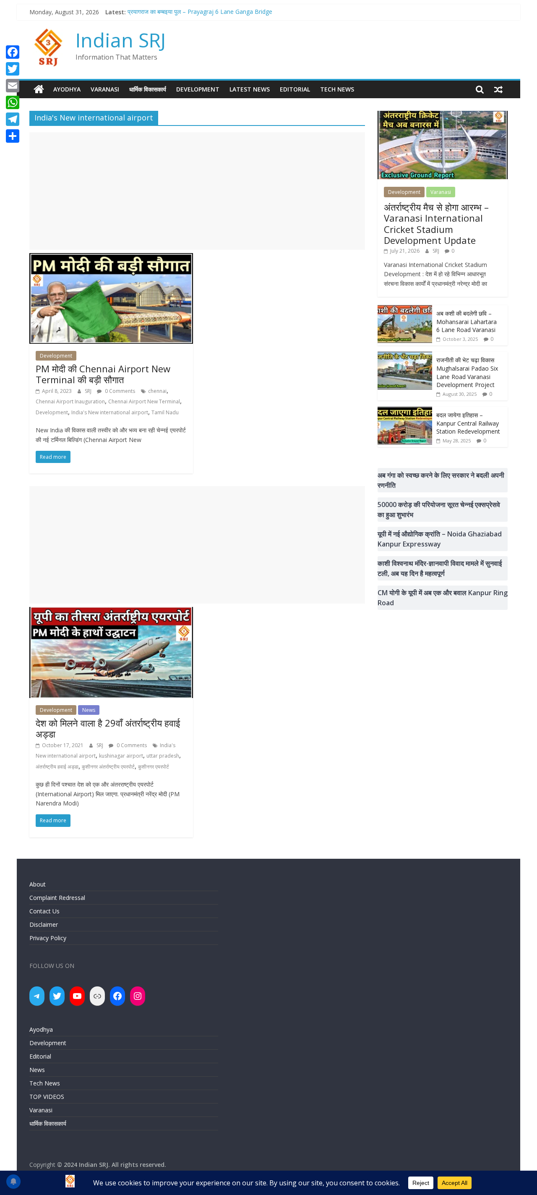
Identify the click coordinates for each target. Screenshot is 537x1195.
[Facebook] (12, 52)
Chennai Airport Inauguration (70, 401)
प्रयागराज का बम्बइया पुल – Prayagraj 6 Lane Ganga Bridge (200, 12)
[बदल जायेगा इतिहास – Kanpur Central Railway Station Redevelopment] (405, 411)
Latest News (249, 89)
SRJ (89, 391)
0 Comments (119, 391)
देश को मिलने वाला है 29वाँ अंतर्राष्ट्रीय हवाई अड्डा (108, 728)
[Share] (12, 136)
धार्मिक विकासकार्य (147, 89)
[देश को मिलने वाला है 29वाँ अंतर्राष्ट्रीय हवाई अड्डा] (111, 612)
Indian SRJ (121, 40)
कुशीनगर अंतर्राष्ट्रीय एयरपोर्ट (108, 766)
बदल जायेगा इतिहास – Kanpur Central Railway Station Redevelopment (468, 423)
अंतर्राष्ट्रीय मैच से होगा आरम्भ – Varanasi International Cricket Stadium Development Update (436, 223)
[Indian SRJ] (38, 89)
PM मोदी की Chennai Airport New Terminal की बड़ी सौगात (103, 374)
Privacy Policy (47, 938)
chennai (157, 391)
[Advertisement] (197, 191)
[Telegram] (12, 119)
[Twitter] (12, 68)
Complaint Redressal (57, 898)
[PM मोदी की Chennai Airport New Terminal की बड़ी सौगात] (111, 258)
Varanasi (105, 89)
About (37, 884)
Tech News (337, 89)
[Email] (12, 85)
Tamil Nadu (165, 412)
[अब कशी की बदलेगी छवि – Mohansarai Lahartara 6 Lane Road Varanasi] (405, 310)
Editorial (295, 89)
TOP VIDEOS (46, 1097)
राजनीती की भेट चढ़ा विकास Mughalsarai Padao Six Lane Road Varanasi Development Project (467, 372)
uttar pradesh (162, 755)
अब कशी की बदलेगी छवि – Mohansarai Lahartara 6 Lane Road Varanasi (466, 321)
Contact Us (44, 911)
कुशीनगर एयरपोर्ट (153, 766)
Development (197, 89)
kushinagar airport (121, 755)
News (88, 710)
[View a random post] (498, 89)
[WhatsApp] (12, 102)
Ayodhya (67, 89)
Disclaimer (43, 924)
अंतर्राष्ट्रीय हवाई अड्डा (57, 766)
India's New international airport (109, 412)
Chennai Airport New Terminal (144, 401)
